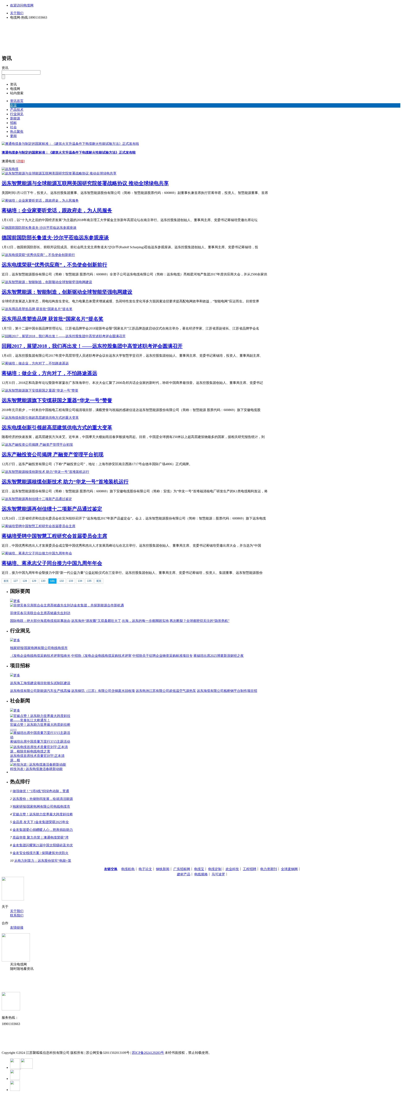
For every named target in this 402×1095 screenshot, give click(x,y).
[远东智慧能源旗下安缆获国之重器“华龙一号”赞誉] (40, 390)
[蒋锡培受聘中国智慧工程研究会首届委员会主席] (38, 526)
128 (25, 580)
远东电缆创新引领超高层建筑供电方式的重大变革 (57, 427)
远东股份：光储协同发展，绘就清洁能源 (43, 799)
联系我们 (16, 915)
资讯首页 (16, 101)
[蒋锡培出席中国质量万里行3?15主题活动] (40, 737)
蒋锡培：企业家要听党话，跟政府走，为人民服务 (57, 210)
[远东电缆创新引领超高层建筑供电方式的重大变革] (40, 417)
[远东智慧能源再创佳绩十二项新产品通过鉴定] (37, 499)
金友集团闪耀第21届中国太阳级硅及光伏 (43, 845)
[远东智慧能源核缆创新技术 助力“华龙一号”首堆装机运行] (45, 472)
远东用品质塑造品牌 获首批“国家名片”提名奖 (52, 319)
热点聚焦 (16, 131)
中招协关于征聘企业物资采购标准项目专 (162, 655)
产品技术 (16, 109)
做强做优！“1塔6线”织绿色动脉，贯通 (41, 791)
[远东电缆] (10, 169)
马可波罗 (218, 874)
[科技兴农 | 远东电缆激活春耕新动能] (38, 764)
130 (43, 580)
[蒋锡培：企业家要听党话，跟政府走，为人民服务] (40, 200)
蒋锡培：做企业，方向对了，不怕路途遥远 (49, 373)
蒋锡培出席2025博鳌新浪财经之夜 (218, 655)
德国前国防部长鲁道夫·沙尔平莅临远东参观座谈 (55, 237)
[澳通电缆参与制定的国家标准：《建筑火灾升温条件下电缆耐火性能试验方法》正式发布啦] (70, 143)
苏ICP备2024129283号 (148, 1052)
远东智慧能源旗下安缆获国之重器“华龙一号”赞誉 (57, 400)
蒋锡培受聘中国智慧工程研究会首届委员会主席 (54, 536)
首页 (6, 580)
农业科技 (232, 869)
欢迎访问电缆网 (22, 5)
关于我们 (16, 13)
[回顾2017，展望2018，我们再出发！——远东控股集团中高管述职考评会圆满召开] (64, 336)
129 (34, 580)
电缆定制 (215, 869)
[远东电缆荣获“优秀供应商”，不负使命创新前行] (38, 255)
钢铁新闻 (162, 869)
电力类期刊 (268, 869)
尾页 (98, 580)
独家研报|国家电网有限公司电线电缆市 (41, 806)
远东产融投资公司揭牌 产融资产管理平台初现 (52, 454)
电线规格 (201, 874)
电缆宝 (199, 869)
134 (80, 580)
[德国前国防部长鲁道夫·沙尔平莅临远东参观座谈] (39, 227)
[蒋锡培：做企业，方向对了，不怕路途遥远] (35, 363)
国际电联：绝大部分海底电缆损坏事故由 (40, 621)
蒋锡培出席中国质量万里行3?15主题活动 (40, 741)
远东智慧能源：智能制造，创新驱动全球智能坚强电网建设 (67, 292)
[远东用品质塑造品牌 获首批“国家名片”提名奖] (37, 309)
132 (61, 580)
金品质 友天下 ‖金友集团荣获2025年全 (41, 822)
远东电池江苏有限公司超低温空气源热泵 (166, 691)
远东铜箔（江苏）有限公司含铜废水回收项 (103, 691)
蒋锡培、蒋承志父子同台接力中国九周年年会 (52, 563)
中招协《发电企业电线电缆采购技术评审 (101, 655)
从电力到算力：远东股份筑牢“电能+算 (42, 860)
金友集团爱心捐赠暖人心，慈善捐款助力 (43, 829)
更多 (16, 601)
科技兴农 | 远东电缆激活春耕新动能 (36, 769)
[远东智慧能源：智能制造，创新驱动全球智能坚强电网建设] (47, 282)
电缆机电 (128, 869)
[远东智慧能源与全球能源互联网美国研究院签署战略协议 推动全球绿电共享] (59, 173)
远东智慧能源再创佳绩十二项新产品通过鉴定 (52, 509)
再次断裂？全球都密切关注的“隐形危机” (199, 621)
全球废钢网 (289, 869)
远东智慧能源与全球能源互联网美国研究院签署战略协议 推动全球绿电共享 (85, 183)
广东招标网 (181, 869)
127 (15, 580)
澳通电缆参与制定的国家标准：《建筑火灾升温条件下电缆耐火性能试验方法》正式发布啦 (69, 152)
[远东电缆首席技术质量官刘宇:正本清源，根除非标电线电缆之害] (40, 751)
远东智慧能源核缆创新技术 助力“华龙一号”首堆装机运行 (65, 481)
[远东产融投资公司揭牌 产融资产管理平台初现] (37, 444)
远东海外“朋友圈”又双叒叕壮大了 (96, 621)
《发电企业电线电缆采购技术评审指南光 (40, 655)
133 (71, 580)
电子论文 (145, 869)
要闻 (13, 136)
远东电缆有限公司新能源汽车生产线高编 (40, 691)
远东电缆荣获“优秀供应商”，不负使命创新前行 (54, 264)
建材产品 (183, 874)
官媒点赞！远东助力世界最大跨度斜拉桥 (43, 814)
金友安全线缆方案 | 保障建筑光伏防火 (40, 853)
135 (89, 580)
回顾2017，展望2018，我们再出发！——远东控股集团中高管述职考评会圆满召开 (92, 346)
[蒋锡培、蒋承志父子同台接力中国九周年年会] (37, 553)
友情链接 (16, 927)
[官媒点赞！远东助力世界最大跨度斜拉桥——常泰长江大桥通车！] (40, 720)
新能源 (15, 118)
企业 (13, 105)
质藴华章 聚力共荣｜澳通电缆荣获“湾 (40, 837)
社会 (13, 127)
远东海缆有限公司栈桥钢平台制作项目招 (227, 691)
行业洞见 (16, 114)
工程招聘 (249, 869)
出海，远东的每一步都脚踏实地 (145, 621)
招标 (13, 123)
